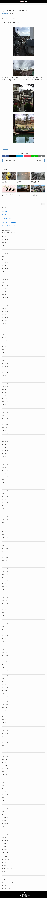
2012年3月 (5, 739)
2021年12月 (6, 401)
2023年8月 (5, 343)
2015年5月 (5, 629)
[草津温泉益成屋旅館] (23, 1)
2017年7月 (5, 554)
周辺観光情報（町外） (8, 862)
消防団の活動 (6, 871)
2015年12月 (6, 609)
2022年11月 (6, 369)
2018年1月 (5, 537)
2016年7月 (5, 589)
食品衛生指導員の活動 (8, 882)
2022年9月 (5, 375)
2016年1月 (5, 606)
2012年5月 (5, 733)
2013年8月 (5, 690)
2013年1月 (5, 710)
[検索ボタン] (45, 1)
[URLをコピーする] (41, 156)
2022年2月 (5, 395)
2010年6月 (5, 800)
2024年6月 (5, 314)
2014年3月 (5, 670)
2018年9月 (5, 514)
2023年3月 (5, 358)
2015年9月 (5, 618)
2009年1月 (5, 849)
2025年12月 (6, 262)
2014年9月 (5, 652)
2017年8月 (5, 551)
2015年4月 (5, 632)
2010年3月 (5, 809)
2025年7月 (5, 277)
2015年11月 (5, 612)
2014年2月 (5, 673)
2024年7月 (5, 311)
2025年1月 (5, 294)
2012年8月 (5, 725)
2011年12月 (5, 748)
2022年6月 (5, 384)
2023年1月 (5, 363)
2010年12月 (6, 783)
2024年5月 (5, 317)
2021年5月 (5, 421)
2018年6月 (5, 522)
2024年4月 (5, 320)
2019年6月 (5, 488)
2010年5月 (5, 803)
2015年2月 (5, 638)
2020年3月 (5, 462)
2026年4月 (5, 251)
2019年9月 (5, 479)
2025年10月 (6, 268)
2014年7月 (5, 658)
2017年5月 (5, 560)
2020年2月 (5, 465)
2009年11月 (6, 820)
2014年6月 (5, 661)
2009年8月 (5, 829)
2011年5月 (5, 768)
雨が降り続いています (7, 211)
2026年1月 (5, 259)
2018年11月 (5, 508)
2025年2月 (5, 291)
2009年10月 (6, 823)
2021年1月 (5, 433)
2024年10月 (6, 303)
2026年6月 (5, 245)
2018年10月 (6, 511)
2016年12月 (6, 574)
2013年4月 (5, 702)
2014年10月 (6, 650)
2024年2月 (5, 326)
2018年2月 (5, 534)
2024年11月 (6, 300)
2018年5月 (5, 525)
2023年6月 (5, 349)
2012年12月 (6, 713)
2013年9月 (5, 687)
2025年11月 (6, 265)
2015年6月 (5, 626)
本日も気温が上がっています (8, 225)
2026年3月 (5, 254)
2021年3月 (5, 427)
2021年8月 (5, 412)
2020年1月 (5, 467)
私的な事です (6, 877)
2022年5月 (5, 387)
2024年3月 (5, 323)
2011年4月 (5, 771)
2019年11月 (5, 473)
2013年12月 (5, 678)
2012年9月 (5, 722)
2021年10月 (6, 407)
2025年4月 (5, 285)
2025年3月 (5, 288)
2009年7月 (5, 832)
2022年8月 (5, 378)
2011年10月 (5, 754)
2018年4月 (5, 528)
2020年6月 (5, 453)
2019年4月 (5, 493)
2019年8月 (5, 482)
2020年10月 (6, 441)
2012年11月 (5, 716)
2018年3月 (5, 531)
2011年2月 (5, 777)
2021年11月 (5, 404)
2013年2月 (5, 707)
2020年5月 (5, 456)
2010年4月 (5, 806)
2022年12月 (6, 366)
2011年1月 (5, 780)
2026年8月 (5, 239)
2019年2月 (5, 499)
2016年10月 (6, 580)
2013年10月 (5, 684)
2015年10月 (6, 615)
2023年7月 (5, 346)
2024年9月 (5, 306)
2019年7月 (5, 485)
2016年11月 (5, 577)
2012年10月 (6, 719)
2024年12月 (6, 297)
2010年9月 (5, 791)
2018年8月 (5, 517)
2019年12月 (6, 470)
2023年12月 (6, 332)
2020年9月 (5, 444)
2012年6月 (5, 730)
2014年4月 (5, 667)
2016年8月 (5, 586)
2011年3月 (5, 774)
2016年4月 (5, 598)
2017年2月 (5, 569)
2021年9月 (5, 410)
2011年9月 (5, 757)
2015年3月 (5, 635)
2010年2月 (5, 811)
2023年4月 (5, 355)
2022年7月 (5, 381)
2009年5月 (5, 837)
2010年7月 (5, 797)
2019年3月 (5, 496)
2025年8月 (5, 274)
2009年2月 (5, 846)
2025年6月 (5, 280)
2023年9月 (5, 340)
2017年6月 (5, 557)
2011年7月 (5, 762)
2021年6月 (5, 418)
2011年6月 (5, 765)
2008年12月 (6, 852)
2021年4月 (5, 424)
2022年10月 (6, 372)
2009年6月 (5, 835)
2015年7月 (5, 624)
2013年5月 (5, 699)
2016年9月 (5, 583)
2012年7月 (5, 728)
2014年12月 (6, 644)
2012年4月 (5, 736)
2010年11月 (5, 785)
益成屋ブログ (5, 13)
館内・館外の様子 (7, 885)
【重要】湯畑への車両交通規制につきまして (11, 222)
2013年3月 (5, 704)
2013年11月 (5, 681)
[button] (5, 156)
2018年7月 (5, 519)
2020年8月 (5, 447)
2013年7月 (5, 693)
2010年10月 (6, 788)
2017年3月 (5, 566)
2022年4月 (5, 389)
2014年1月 (5, 676)
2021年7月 (5, 415)
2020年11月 (6, 439)
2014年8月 (5, 655)
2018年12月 (6, 505)
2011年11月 (5, 751)
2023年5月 (5, 352)
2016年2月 (5, 603)
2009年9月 (5, 826)
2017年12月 (6, 540)
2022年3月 (5, 392)
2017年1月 (5, 572)
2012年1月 (5, 745)
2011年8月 (5, 759)
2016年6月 (5, 592)
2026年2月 (5, 256)
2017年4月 (5, 563)
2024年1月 (5, 329)
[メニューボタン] (1, 1)
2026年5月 (5, 248)
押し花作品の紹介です (8, 865)
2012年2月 (5, 742)
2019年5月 (5, 491)
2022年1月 (5, 398)
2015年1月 (5, 641)
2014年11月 (5, 647)
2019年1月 (5, 502)
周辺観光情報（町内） (8, 859)
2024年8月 (5, 308)
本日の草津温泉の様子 (8, 868)
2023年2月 (5, 360)
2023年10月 (6, 337)
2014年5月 (5, 664)
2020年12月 (6, 436)
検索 (43, 204)
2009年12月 (6, 817)
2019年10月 (6, 476)
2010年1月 (5, 814)
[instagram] (22, 892)
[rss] (24, 892)
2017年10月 (6, 545)
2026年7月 (5, 242)
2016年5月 (5, 595)
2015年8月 (5, 621)
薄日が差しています (6, 215)
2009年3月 (5, 843)
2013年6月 (5, 696)
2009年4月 (5, 840)
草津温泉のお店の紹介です (9, 879)
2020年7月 (5, 450)
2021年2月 (5, 430)
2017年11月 (5, 543)
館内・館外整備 (7, 888)
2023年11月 (5, 334)
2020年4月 (5, 459)
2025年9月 (5, 271)
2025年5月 (5, 282)
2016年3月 (5, 600)
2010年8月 (5, 794)
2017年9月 (5, 548)
